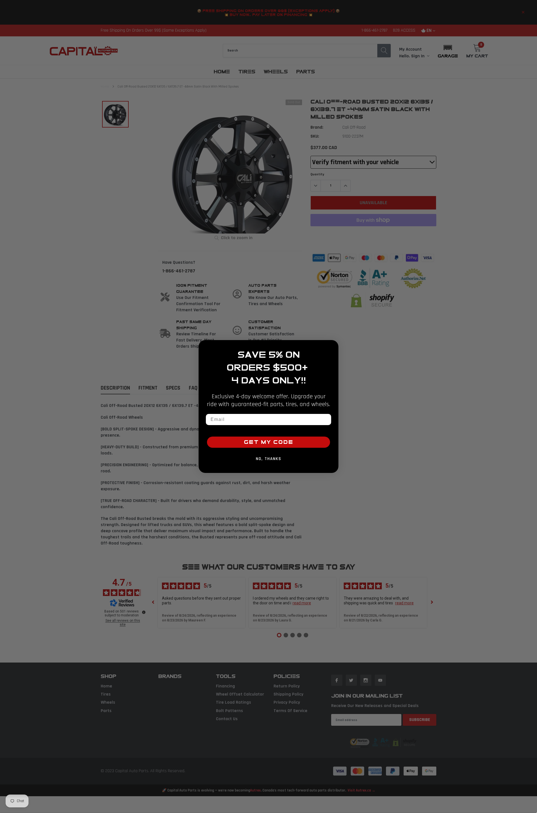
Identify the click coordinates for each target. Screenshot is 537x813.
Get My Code (268, 442)
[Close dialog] (332, 346)
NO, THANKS (268, 458)
